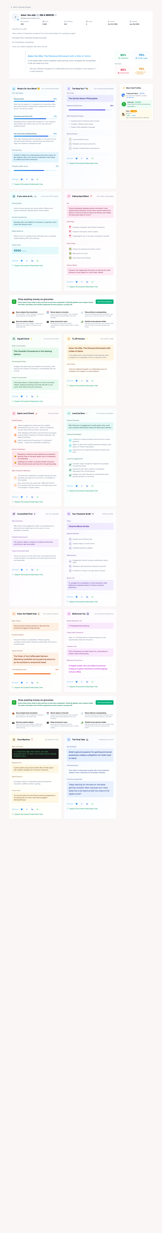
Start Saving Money (104, 302)
